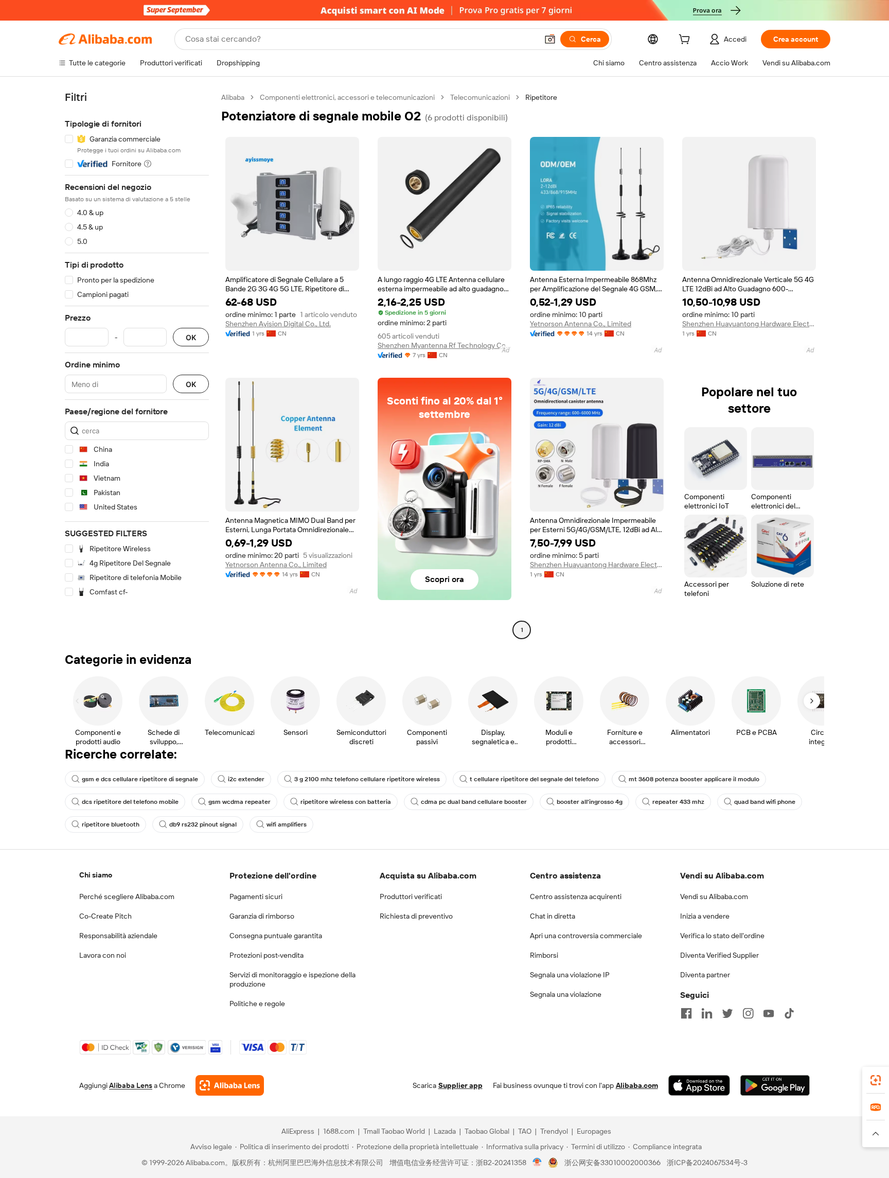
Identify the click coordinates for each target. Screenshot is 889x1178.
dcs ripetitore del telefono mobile (130, 801)
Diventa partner (705, 975)
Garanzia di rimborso (261, 916)
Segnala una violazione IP (570, 975)
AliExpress (297, 1131)
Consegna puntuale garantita (275, 935)
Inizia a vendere (705, 916)
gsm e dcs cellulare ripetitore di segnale (140, 779)
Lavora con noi (102, 955)
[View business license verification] (537, 1162)
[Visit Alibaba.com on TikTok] (789, 1013)
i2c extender (246, 779)
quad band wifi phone (764, 801)
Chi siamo (95, 875)
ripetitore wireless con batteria (345, 801)
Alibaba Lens (130, 1085)
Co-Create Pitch (105, 916)
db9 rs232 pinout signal (203, 824)
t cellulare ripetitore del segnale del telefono (534, 779)
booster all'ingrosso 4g (590, 801)
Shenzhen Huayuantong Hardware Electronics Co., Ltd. (749, 324)
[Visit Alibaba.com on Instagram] (748, 1013)
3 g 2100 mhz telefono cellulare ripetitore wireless (367, 779)
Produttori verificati (411, 896)
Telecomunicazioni (480, 97)
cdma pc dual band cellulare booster (474, 801)
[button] (550, 39)
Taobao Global (487, 1131)
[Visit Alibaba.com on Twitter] (727, 1013)
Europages (594, 1131)
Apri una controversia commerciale (586, 935)
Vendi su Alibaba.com (714, 896)
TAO (524, 1131)
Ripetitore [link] (541, 97)
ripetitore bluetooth (110, 824)
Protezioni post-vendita (266, 955)
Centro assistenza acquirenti (575, 896)
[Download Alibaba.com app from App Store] (699, 1085)
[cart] (686, 41)
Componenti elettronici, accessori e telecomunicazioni (347, 97)
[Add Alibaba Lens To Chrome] (229, 1085)
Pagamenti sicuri (255, 896)
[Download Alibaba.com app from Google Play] (775, 1085)
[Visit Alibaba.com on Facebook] (686, 1013)
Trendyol (554, 1131)
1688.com (338, 1131)
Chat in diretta (552, 916)
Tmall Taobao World (394, 1131)
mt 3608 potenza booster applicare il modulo (694, 779)
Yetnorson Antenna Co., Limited (580, 324)
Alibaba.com (637, 1085)
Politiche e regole (257, 1003)
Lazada (445, 1131)
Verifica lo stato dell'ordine (722, 935)
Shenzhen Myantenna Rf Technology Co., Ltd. (444, 345)
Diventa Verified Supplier (719, 955)
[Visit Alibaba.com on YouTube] (768, 1013)
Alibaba (232, 97)
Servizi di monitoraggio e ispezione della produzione (292, 979)
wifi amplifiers (286, 824)
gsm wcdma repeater (239, 801)
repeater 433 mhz (678, 801)
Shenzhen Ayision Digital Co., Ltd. (278, 324)
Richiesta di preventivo (416, 916)
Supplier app (460, 1085)
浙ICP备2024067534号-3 (707, 1162)
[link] (875, 1080)
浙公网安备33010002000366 (612, 1162)
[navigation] (137, 364)
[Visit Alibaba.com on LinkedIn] (707, 1013)
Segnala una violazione (565, 994)
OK (191, 337)
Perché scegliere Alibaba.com (126, 896)
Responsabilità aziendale (118, 935)
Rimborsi (544, 955)
